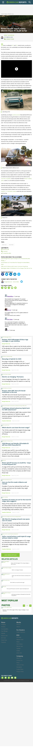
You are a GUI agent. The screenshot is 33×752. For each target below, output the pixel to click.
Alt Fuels (3, 638)
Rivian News (11, 244)
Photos (18, 624)
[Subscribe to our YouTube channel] (12, 288)
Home (2, 13)
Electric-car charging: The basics (13, 377)
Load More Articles (10, 555)
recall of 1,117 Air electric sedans (8, 191)
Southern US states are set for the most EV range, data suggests (16, 500)
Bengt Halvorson (9, 35)
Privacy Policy (20, 671)
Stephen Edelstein (6, 420)
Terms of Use (20, 665)
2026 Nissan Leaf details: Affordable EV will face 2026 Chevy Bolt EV (15, 444)
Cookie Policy (19, 669)
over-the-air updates (6, 179)
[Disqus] (16, 313)
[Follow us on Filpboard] (15, 288)
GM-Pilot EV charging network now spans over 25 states (16, 519)
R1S (17, 45)
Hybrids (3, 633)
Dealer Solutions (20, 632)
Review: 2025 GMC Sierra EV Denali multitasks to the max (13, 391)
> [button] (30, 606)
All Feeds (18, 637)
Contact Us (19, 660)
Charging (3, 624)
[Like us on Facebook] (2, 288)
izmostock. (27, 680)
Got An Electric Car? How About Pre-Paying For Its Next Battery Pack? (15, 263)
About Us (18, 658)
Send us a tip (6, 249)
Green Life (19, 653)
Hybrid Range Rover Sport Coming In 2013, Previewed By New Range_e (15, 259)
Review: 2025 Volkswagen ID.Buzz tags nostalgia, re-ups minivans (15, 340)
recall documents (16, 115)
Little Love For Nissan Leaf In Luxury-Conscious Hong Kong (14, 266)
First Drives (19, 644)
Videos (18, 627)
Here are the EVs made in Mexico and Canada (14, 482)
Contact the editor (7, 253)
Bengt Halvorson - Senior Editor (11, 282)
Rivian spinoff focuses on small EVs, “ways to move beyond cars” (16, 463)
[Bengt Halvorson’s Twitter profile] (20, 282)
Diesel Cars (4, 640)
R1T (13, 45)
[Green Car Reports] (16, 2)
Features (3, 642)
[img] (2, 274)
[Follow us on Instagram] (9, 288)
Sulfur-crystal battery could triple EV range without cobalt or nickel (16, 537)
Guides (18, 650)
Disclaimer (19, 667)
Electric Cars (11, 13)
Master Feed (19, 639)
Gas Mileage (4, 631)
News (6, 13)
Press (17, 662)
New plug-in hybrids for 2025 (11, 359)
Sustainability (4, 629)
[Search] (29, 2)
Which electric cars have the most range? (16, 427)
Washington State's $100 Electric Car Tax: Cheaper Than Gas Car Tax (16, 268)
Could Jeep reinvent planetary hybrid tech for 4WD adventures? (16, 408)
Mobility (3, 627)
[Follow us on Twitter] (5, 288)
